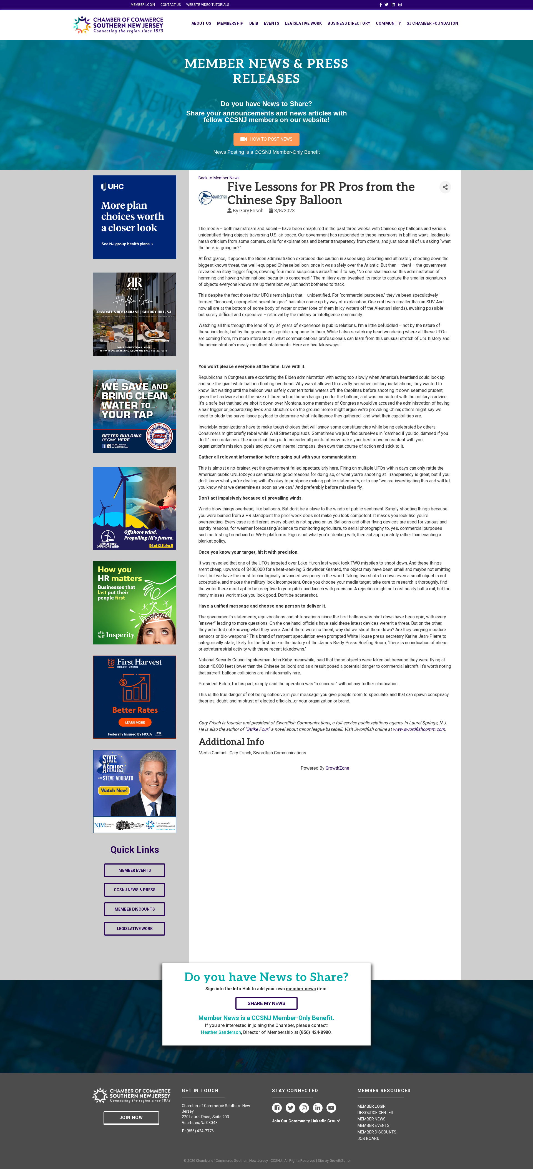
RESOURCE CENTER (375, 1112)
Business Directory (349, 23)
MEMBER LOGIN (143, 5)
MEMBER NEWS (372, 1119)
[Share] (445, 187)
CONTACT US (170, 5)
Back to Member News (219, 178)
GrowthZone (337, 768)
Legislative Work (303, 23)
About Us (202, 23)
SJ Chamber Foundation (432, 23)
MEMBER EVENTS (374, 1125)
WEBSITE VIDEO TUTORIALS (207, 5)
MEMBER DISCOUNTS (377, 1132)
